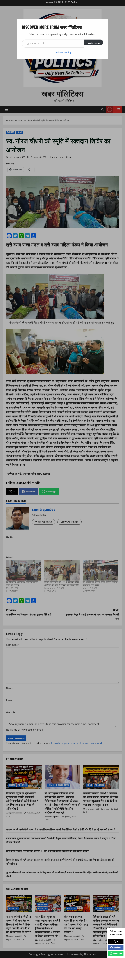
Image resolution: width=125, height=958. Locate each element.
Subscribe (94, 43)
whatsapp (117, 953)
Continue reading (62, 52)
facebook (117, 947)
